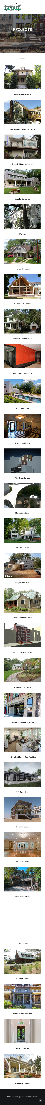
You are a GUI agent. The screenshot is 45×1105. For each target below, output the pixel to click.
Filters (22, 59)
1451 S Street (22, 944)
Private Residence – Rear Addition (22, 757)
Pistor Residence (22, 408)
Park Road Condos (22, 1083)
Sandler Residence (22, 199)
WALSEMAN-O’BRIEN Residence (22, 129)
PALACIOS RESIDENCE (22, 94)
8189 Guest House (22, 792)
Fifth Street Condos (22, 478)
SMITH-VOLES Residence (22, 339)
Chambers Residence (22, 304)
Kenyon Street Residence (22, 1014)
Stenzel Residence (22, 269)
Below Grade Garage (22, 897)
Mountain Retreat (22, 979)
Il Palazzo (22, 234)
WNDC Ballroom (22, 862)
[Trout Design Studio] (12, 7)
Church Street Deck (22, 513)
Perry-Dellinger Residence (22, 164)
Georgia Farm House (22, 583)
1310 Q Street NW (22, 1048)
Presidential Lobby (22, 443)
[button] (39, 7)
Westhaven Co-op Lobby (22, 373)
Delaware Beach (22, 827)
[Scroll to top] (40, 1100)
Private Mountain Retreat (22, 618)
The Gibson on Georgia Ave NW (22, 722)
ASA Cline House (22, 548)
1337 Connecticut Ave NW (22, 652)
